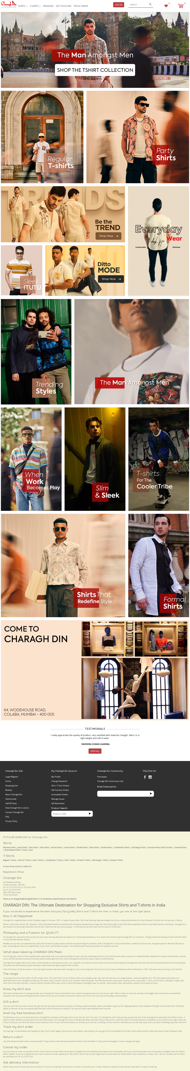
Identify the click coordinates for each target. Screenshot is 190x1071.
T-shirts (34, 5)
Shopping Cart (11, 785)
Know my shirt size (17, 989)
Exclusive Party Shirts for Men (160, 847)
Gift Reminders (57, 803)
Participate (102, 776)
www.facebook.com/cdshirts (64, 899)
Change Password (59, 781)
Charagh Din (12, 877)
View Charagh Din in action (17, 807)
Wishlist (8, 790)
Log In (118, 4)
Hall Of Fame (11, 803)
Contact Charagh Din (14, 812)
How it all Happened (17, 916)
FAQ (7, 816)
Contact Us (26, 866)
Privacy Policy (11, 821)
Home (8, 781)
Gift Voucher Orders (60, 790)
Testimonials (10, 799)
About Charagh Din (13, 794)
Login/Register (11, 776)
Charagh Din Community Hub (110, 781)
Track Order (80, 5)
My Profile (55, 776)
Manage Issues (57, 799)
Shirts (22, 5)
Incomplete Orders (59, 794)
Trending (48, 5)
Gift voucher (63, 5)
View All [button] (95, 751)
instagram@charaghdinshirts (26, 899)
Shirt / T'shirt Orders (60, 785)
